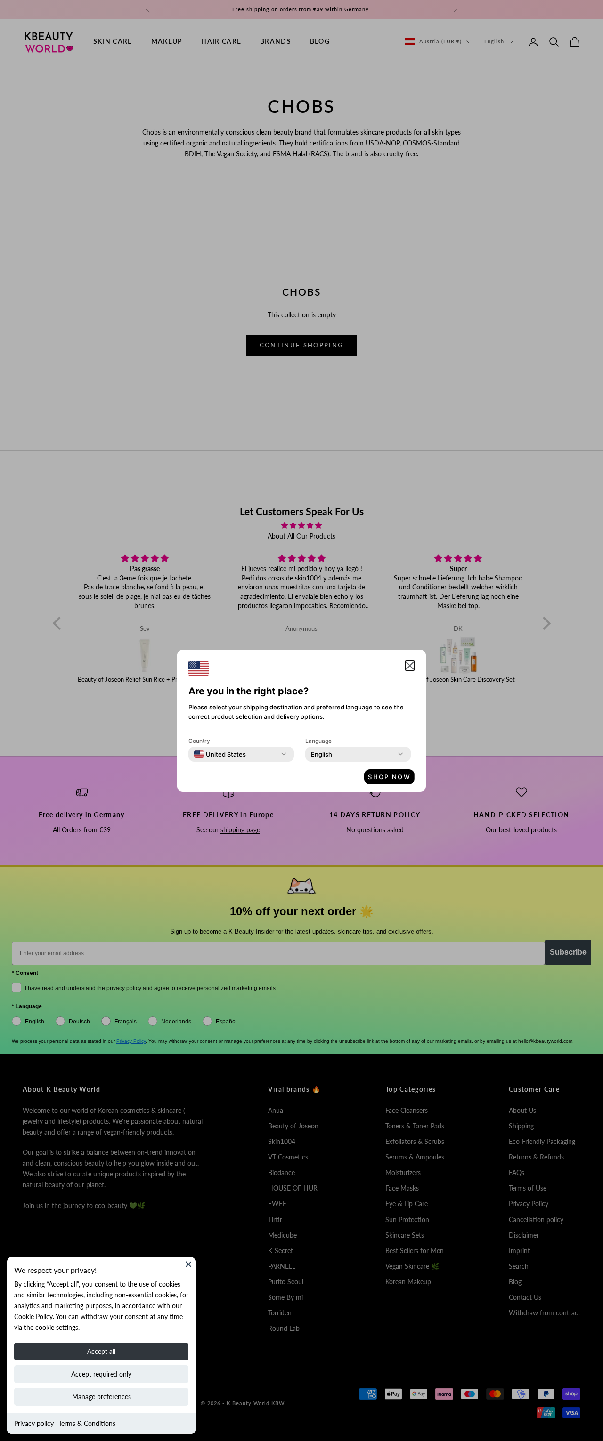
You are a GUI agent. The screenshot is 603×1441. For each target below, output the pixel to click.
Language (318, 740)
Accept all (101, 1351)
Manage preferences (101, 1397)
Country (199, 740)
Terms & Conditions (86, 1423)
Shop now (389, 777)
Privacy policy (34, 1423)
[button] (410, 665)
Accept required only (101, 1374)
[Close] (188, 1264)
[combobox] (220, 754)
